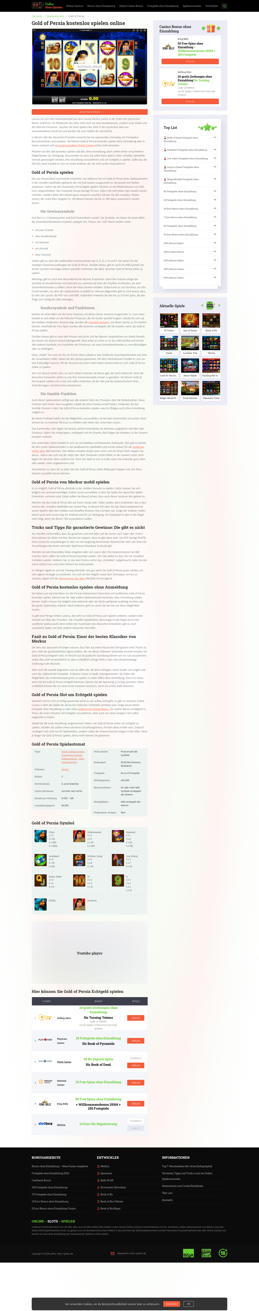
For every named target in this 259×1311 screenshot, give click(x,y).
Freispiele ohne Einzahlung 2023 (50, 1173)
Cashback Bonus (41, 1180)
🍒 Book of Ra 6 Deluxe (110, 1201)
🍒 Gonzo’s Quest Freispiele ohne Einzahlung (181, 168)
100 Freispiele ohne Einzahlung (49, 1187)
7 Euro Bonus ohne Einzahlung (180, 217)
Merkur (65, 769)
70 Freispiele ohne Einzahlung (49, 1194)
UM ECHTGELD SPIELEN (89, 112)
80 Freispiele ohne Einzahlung (180, 191)
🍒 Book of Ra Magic (109, 1208)
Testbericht (136, 1058)
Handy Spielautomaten (72, 751)
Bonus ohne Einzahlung (101, 6)
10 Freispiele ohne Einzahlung (180, 200)
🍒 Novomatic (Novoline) (111, 1187)
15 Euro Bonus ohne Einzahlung (50, 1201)
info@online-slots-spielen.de (131, 1253)
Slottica (61, 1124)
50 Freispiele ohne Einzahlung (180, 225)
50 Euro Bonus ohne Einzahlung (181, 234)
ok (188, 1304)
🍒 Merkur (103, 1166)
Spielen (136, 1017)
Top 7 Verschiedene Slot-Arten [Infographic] (187, 1166)
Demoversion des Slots (72, 578)
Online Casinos (74, 6)
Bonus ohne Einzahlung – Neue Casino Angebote (60, 1166)
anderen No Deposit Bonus (93, 709)
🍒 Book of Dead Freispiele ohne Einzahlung (181, 139)
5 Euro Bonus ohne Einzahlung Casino (54, 1208)
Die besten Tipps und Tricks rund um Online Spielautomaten (187, 1176)
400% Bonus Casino (174, 269)
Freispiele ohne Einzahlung (163, 6)
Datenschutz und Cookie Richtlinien (182, 1186)
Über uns (167, 1193)
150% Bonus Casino (174, 243)
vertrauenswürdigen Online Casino (74, 145)
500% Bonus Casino (174, 277)
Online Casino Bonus (131, 6)
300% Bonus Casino (174, 260)
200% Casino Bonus (174, 251)
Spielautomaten (192, 6)
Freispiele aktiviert (98, 322)
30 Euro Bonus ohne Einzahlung (181, 208)
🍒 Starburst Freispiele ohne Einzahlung (185, 149)
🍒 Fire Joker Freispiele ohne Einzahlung (186, 158)
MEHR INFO (171, 1304)
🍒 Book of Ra (105, 1194)
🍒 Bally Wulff (105, 1180)
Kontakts (167, 1200)
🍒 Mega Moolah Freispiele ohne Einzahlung (181, 181)
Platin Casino (64, 1061)
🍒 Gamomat (104, 1173)
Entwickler (211, 6)
